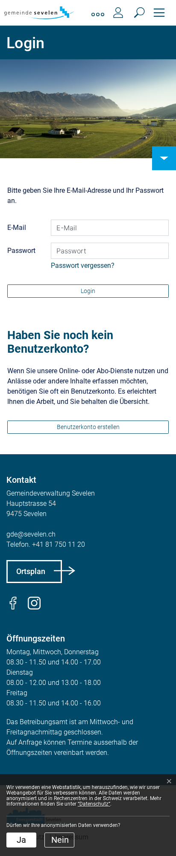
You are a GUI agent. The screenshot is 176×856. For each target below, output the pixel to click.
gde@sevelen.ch (31, 534)
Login (88, 290)
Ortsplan (30, 571)
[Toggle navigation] (159, 12)
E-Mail (16, 227)
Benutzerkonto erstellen (88, 427)
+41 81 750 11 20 (58, 544)
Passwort (21, 251)
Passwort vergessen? (82, 265)
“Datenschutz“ (94, 804)
